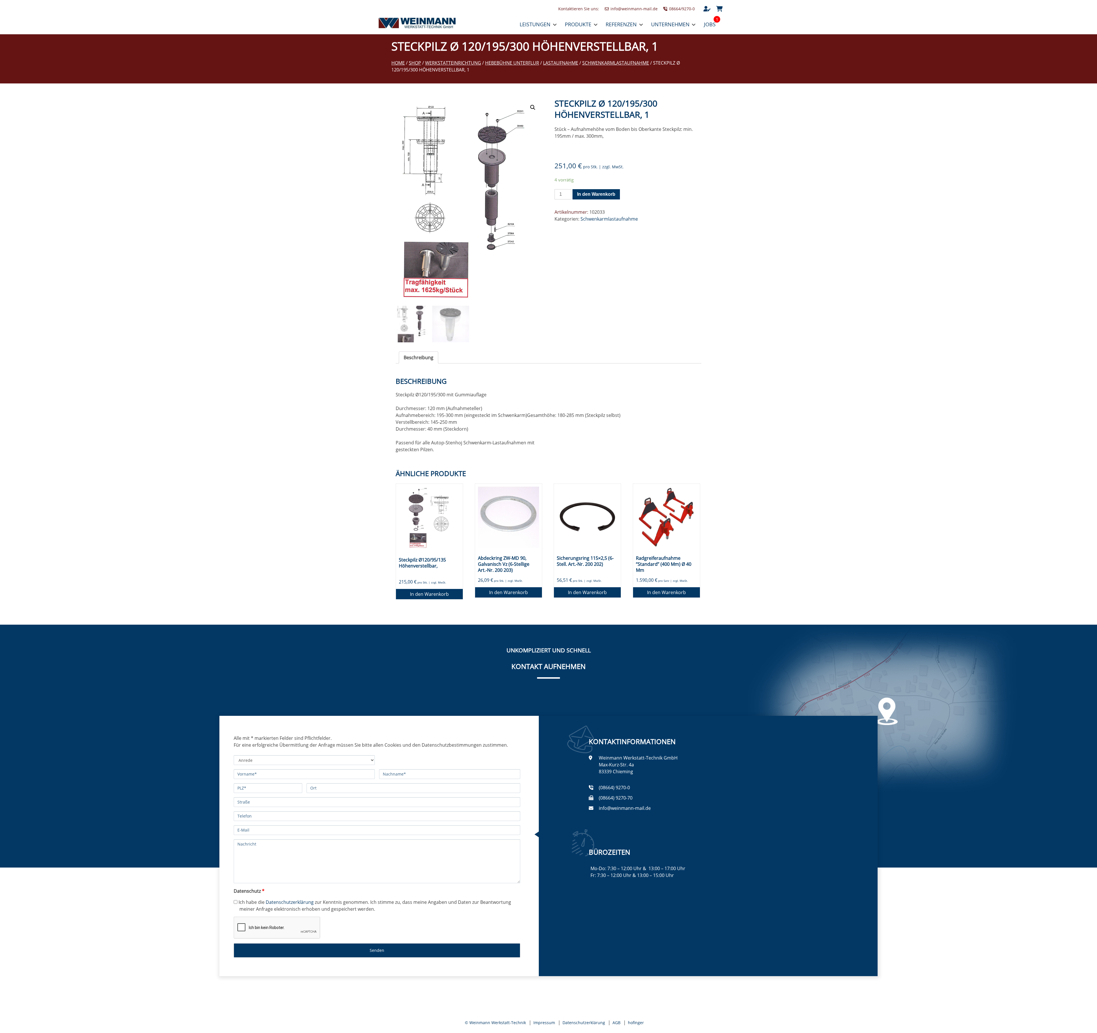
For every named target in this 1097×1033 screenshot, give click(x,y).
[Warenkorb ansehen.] (719, 9)
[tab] (418, 357)
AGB (616, 1022)
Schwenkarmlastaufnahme (615, 63)
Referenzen (621, 24)
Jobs (710, 24)
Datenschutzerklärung (290, 902)
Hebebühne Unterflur (512, 63)
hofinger (636, 1022)
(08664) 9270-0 (614, 787)
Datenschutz (249, 891)
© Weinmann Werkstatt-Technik (495, 1022)
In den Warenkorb (596, 194)
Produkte (578, 24)
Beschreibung (418, 357)
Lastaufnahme (560, 63)
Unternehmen (670, 24)
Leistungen (535, 24)
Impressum (544, 1022)
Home (398, 63)
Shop (415, 63)
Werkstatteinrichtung (453, 63)
